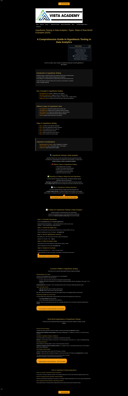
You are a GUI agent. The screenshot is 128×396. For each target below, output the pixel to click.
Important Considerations (80, 53)
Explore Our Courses (55, 24)
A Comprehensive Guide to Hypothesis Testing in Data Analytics (80, 47)
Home (37, 24)
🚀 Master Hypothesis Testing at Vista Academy (48, 256)
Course (46, 24)
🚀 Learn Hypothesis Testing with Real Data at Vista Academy (63, 197)
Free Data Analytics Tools (82, 24)
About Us (42, 24)
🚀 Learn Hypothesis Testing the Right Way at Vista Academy (51, 308)
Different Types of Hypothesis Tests (80, 51)
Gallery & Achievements (65, 24)
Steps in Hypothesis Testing (80, 52)
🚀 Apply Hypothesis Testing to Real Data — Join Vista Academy (52, 361)
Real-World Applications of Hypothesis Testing (80, 58)
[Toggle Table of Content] (89, 46)
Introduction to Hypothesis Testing (81, 49)
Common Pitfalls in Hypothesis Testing (80, 57)
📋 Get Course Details (64, 3)
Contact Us (38, 26)
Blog (73, 24)
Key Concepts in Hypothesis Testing (80, 50)
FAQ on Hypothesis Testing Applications (81, 59)
